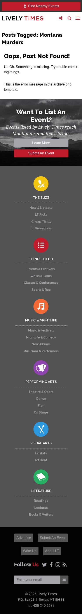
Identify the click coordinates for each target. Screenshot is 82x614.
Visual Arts (41, 443)
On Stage (41, 412)
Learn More (41, 143)
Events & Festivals (41, 269)
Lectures (41, 507)
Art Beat (41, 460)
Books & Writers (41, 514)
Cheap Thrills (41, 221)
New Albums (41, 344)
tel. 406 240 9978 (41, 605)
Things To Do (41, 259)
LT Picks (41, 214)
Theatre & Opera (41, 392)
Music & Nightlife (41, 320)
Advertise (23, 538)
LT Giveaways (41, 228)
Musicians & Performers (41, 351)
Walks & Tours (41, 276)
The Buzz (41, 198)
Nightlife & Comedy (41, 337)
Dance (41, 398)
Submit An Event (41, 153)
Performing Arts (41, 382)
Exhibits (41, 453)
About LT (52, 551)
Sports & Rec (41, 289)
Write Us (29, 551)
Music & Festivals (41, 330)
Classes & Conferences (41, 282)
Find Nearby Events (43, 6)
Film (41, 405)
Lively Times (23, 18)
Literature (41, 491)
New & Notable (41, 207)
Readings (41, 500)
